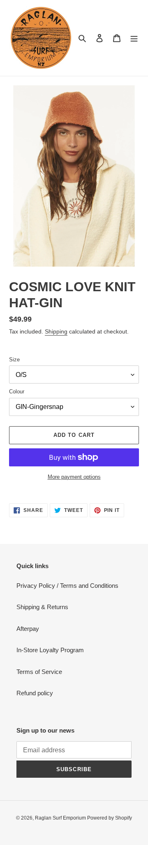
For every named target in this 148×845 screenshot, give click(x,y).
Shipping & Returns (42, 606)
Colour (16, 391)
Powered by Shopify (109, 818)
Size (14, 359)
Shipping (56, 331)
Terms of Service (39, 671)
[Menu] (134, 38)
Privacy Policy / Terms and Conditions (67, 585)
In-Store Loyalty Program (50, 649)
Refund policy (34, 693)
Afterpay (27, 628)
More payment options (74, 477)
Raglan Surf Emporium (61, 818)
